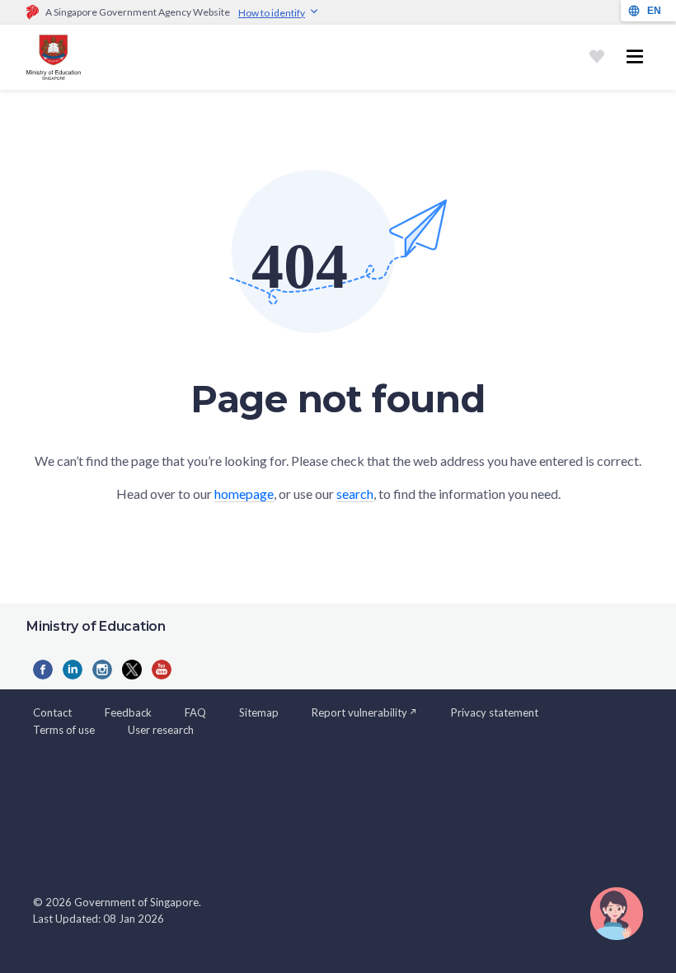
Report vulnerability (359, 712)
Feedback (128, 712)
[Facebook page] (43, 669)
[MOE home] (53, 57)
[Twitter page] (132, 669)
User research (161, 729)
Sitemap (259, 712)
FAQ (195, 712)
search (354, 493)
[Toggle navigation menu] (635, 56)
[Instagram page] (102, 669)
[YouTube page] (161, 669)
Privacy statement (494, 712)
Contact (52, 712)
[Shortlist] (597, 57)
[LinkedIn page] (72, 669)
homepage (244, 493)
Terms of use (64, 729)
